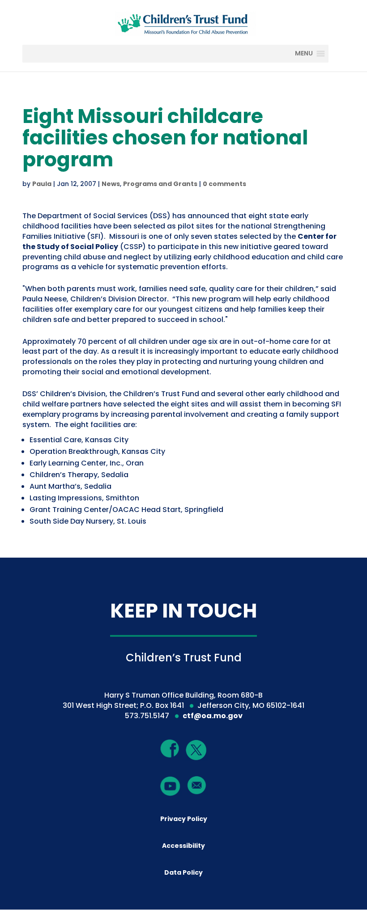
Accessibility (183, 845)
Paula (41, 183)
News (111, 183)
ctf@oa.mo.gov (213, 716)
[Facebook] (170, 748)
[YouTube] (170, 785)
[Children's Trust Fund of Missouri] (184, 22)
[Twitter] (196, 750)
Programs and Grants (160, 183)
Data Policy (183, 872)
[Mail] (197, 785)
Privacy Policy (183, 818)
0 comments (224, 183)
